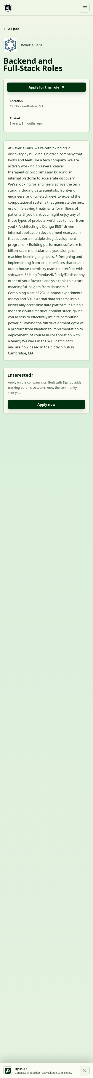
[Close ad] (85, 1070)
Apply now (46, 404)
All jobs (13, 29)
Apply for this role (44, 87)
